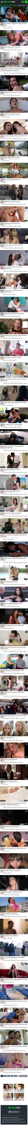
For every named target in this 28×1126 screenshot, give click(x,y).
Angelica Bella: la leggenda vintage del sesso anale (15, 24)
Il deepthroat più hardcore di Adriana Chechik (15, 335)
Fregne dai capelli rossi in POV (11, 1004)
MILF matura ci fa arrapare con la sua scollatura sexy (13, 290)
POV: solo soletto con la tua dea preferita (13, 425)
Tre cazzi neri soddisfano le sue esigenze (14, 957)
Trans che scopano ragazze (10, 849)
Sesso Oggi (13, 5)
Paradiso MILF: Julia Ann (10, 561)
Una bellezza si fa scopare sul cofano (13, 92)
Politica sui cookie (8, 1120)
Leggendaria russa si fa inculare (12, 201)
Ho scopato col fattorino (10, 180)
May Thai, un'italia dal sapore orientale (13, 269)
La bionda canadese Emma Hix (11, 1049)
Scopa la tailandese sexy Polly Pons (13, 603)
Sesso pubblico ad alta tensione (12, 157)
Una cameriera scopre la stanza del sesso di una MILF (15, 647)
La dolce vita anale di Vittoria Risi (11, 1025)
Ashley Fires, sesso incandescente (12, 671)
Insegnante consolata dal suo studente (14, 313)
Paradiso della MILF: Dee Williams (11, 738)
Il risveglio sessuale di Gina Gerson (12, 870)
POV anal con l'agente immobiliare (12, 513)
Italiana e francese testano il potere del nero (15, 136)
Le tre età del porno (9, 737)
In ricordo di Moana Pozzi (10, 760)
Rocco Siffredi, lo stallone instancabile (13, 202)
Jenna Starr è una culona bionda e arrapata (13, 805)
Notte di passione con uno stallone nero (14, 625)
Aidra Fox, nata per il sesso (10, 626)
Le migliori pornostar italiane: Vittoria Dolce (13, 893)
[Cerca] (23, 2)
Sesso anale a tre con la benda (11, 826)
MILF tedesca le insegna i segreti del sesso (14, 1069)
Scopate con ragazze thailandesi (11, 604)
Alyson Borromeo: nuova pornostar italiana (13, 650)
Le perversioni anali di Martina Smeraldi (13, 514)
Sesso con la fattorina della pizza (12, 179)
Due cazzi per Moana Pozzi (10, 759)
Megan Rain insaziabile (9, 492)
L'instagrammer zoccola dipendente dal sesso (15, 979)
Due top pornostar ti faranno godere (13, 424)
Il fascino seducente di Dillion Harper (12, 782)
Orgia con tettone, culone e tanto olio (13, 245)
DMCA (20, 1120)
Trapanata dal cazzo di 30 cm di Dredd (12, 915)
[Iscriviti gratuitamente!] (26, 2)
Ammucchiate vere (9, 246)
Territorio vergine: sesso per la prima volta (13, 358)
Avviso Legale (16, 1119)
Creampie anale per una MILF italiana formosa (15, 1024)
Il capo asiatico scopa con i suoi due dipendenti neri (13, 267)
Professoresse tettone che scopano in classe (13, 314)
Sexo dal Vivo (5, 5)
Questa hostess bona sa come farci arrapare (15, 715)
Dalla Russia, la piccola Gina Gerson (12, 871)
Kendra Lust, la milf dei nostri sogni (12, 695)
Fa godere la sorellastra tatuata (12, 114)
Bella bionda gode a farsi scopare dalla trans (15, 848)
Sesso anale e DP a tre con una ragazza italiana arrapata (14, 446)
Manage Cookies (15, 1120)
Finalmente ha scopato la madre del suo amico (14, 693)
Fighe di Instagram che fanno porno (12, 980)
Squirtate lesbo (8, 224)
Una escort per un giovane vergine (12, 357)
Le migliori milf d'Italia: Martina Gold (12, 583)
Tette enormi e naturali (9, 293)
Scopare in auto (8, 93)
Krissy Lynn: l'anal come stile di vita (12, 537)
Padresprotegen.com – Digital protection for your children (14, 1122)
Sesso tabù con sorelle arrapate (11, 403)
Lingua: (14, 1111)
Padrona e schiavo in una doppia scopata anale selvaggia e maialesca (14, 69)
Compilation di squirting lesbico (12, 223)
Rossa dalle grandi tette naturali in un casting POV (15, 1001)
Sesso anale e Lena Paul (10, 470)
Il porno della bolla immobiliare (11, 937)
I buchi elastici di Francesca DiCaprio (12, 137)
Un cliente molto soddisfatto (11, 935)
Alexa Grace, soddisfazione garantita (12, 1071)
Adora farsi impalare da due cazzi (12, 491)
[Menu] (2, 2)
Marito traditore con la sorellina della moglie (15, 402)
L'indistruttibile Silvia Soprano (11, 958)
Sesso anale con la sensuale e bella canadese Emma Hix (15, 1047)
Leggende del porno (9, 26)
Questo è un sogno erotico (10, 781)
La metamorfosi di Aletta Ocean (11, 717)
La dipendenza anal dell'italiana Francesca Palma (13, 71)
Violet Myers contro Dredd (10, 913)
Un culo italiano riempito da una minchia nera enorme (15, 379)
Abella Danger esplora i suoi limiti (12, 47)
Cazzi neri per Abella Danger (10, 48)
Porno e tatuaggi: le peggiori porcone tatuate (13, 115)
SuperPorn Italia (21, 5)
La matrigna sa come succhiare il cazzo (14, 670)
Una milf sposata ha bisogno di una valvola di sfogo (15, 535)
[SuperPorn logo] (9, 2)
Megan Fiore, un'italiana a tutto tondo (12, 381)
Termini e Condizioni (9, 1119)
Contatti (3, 1119)
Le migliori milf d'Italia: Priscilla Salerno (13, 827)
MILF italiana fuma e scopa (10, 581)
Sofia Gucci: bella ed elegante (11, 449)
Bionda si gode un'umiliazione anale (13, 892)
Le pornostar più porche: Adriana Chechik (13, 336)
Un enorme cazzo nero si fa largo (12, 469)
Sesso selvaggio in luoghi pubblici (12, 159)
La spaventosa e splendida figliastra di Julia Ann (15, 558)
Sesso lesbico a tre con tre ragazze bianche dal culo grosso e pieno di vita (15, 803)
